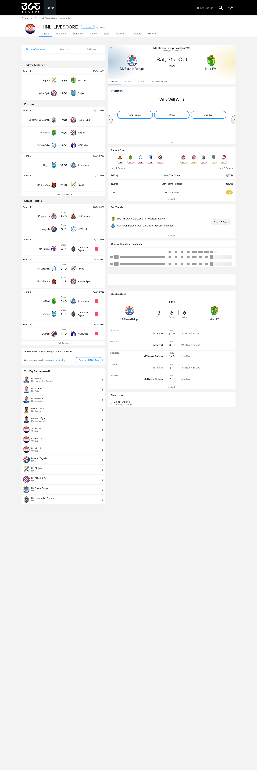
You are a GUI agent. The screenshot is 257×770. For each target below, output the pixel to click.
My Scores (206, 7)
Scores (50, 7)
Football (26, 18)
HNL (35, 18)
